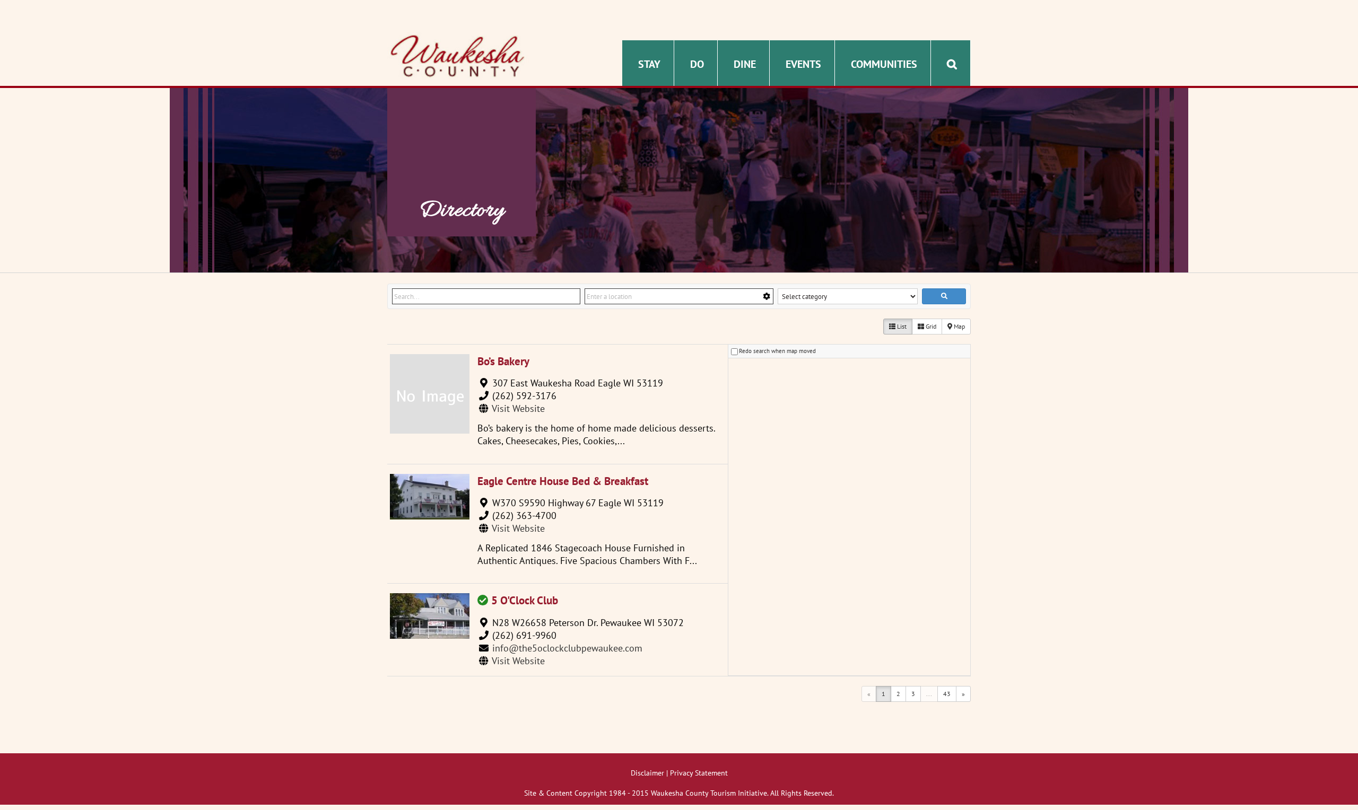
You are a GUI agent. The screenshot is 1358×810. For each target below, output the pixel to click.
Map (958, 326)
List (901, 326)
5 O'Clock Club (524, 600)
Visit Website (518, 408)
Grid (930, 326)
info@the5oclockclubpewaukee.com (567, 648)
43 (947, 694)
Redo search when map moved (777, 351)
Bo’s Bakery (503, 361)
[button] (952, 63)
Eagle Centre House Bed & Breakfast (562, 481)
